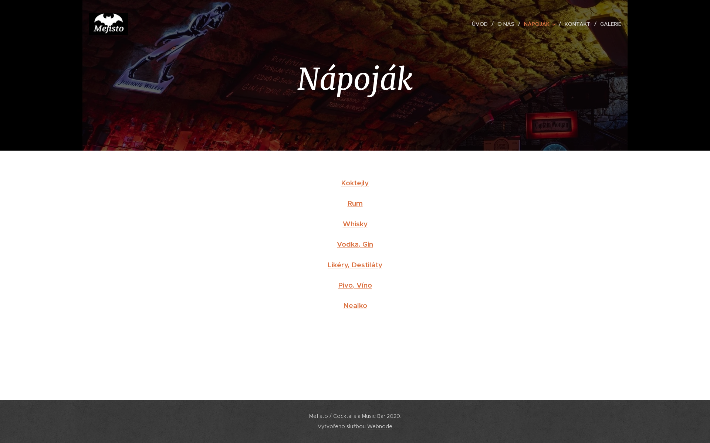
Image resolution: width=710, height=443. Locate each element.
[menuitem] (482, 24)
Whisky (355, 223)
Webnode (379, 426)
